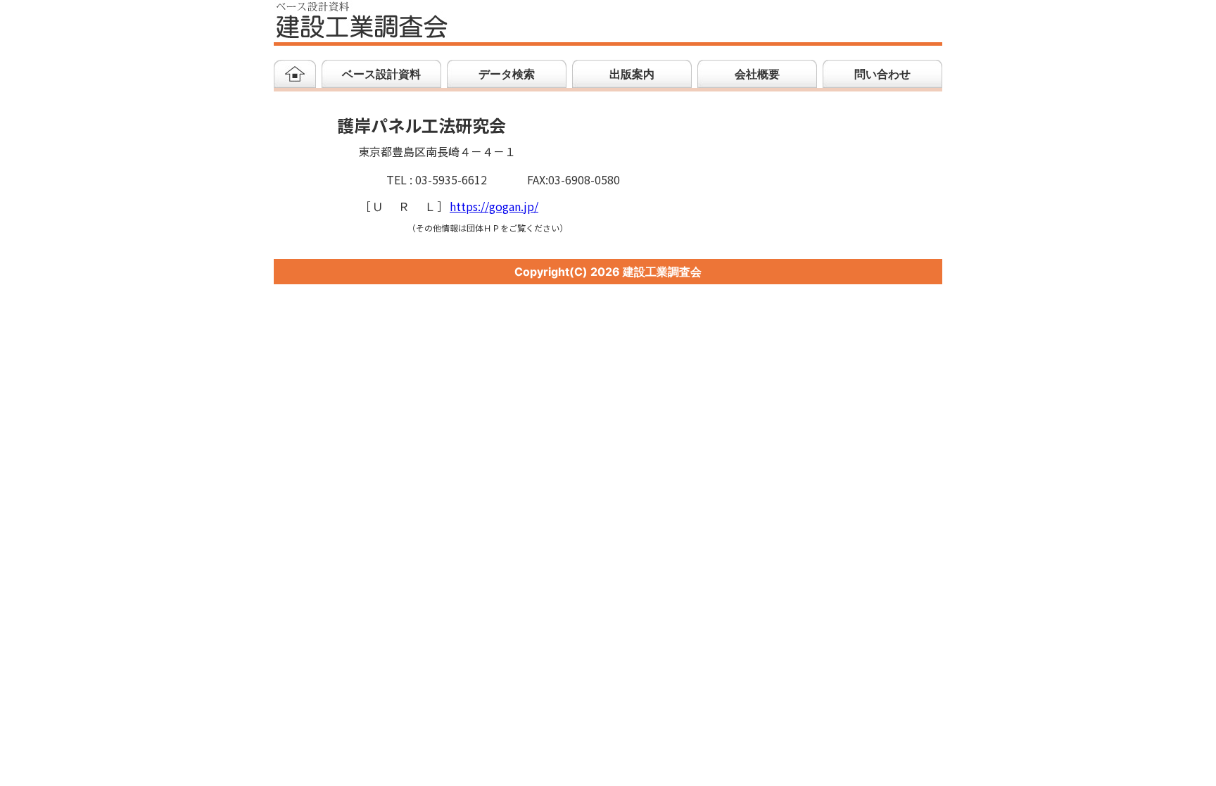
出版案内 (631, 74)
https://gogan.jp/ (494, 207)
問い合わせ (882, 74)
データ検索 (507, 74)
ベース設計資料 (381, 74)
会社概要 (757, 74)
